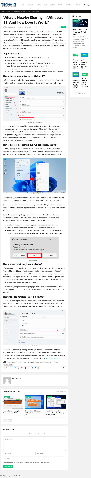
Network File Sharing (39, 362)
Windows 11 (56, 362)
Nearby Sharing (31, 362)
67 (87, 38)
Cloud (45, 5)
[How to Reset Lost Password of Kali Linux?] (80, 23)
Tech (22, 5)
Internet (60, 5)
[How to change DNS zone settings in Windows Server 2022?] (34, 402)
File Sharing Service (11, 362)
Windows (63, 26)
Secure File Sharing (48, 362)
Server (38, 5)
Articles (76, 54)
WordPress (19, 476)
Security (52, 5)
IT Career (77, 5)
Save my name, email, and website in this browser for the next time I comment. (27, 462)
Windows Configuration (8, 364)
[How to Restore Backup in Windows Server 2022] (13, 402)
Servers (28, 397)
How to (25, 362)
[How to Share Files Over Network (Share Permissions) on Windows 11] (56, 402)
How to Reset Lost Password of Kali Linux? (80, 32)
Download (68, 5)
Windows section (52, 358)
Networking (30, 5)
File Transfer (19, 362)
